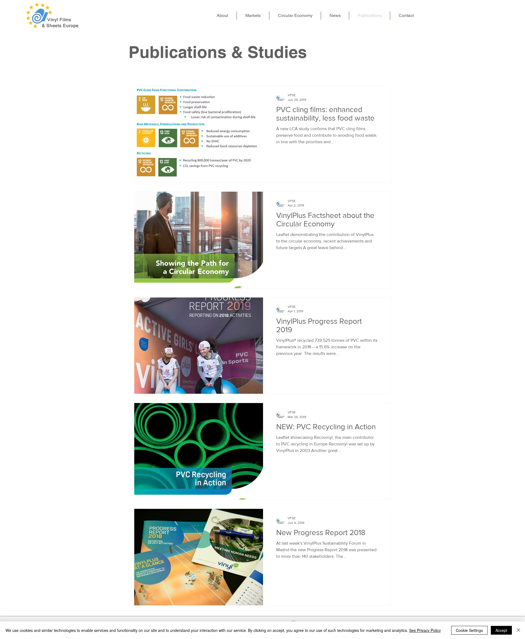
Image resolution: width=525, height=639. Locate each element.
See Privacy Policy (425, 630)
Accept (501, 630)
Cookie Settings (469, 630)
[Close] (518, 630)
